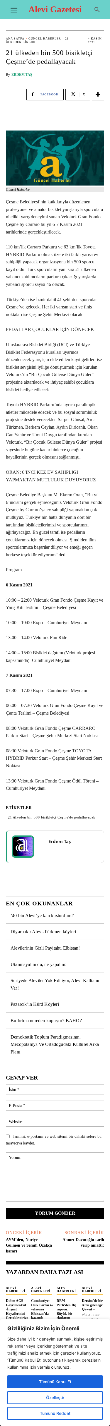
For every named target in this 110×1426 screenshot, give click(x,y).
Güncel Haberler (44, 38)
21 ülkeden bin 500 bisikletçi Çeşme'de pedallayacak (51, 817)
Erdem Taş (21, 74)
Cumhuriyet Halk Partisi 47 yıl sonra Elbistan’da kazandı (42, 1309)
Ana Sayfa (15, 38)
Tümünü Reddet (55, 1413)
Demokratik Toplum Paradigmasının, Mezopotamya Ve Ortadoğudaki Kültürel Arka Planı (55, 1044)
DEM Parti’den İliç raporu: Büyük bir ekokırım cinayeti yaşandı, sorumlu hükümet (66, 1317)
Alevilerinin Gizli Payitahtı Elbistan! (45, 947)
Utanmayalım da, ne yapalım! (39, 964)
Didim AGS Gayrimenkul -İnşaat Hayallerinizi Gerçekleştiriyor (17, 1311)
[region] (55, 1372)
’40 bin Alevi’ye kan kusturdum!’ (42, 915)
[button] (97, 10)
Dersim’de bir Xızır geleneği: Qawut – (92, 1305)
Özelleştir (55, 1397)
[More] (98, 94)
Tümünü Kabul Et (55, 1381)
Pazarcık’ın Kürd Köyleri (35, 1004)
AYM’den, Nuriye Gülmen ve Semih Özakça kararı (29, 1245)
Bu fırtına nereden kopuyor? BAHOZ (47, 1020)
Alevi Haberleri (15, 1289)
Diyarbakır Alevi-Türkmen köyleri (43, 931)
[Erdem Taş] (27, 846)
